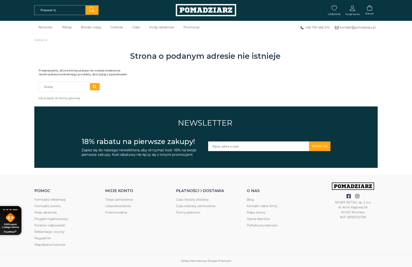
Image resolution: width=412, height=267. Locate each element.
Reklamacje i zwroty (49, 232)
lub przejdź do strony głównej (59, 98)
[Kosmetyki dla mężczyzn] (206, 10)
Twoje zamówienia (119, 200)
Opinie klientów (258, 219)
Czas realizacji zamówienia (195, 206)
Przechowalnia (116, 212)
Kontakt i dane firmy (262, 206)
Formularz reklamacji (49, 200)
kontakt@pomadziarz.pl (358, 27)
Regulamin (42, 238)
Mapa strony (256, 212)
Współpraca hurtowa (49, 245)
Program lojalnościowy (51, 219)
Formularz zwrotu (47, 206)
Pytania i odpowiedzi (49, 225)
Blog (250, 200)
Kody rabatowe (45, 212)
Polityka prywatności (262, 225)
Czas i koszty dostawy (192, 200)
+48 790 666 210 (317, 27)
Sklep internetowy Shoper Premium (206, 260)
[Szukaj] (91, 10)
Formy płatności (188, 212)
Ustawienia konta (118, 206)
